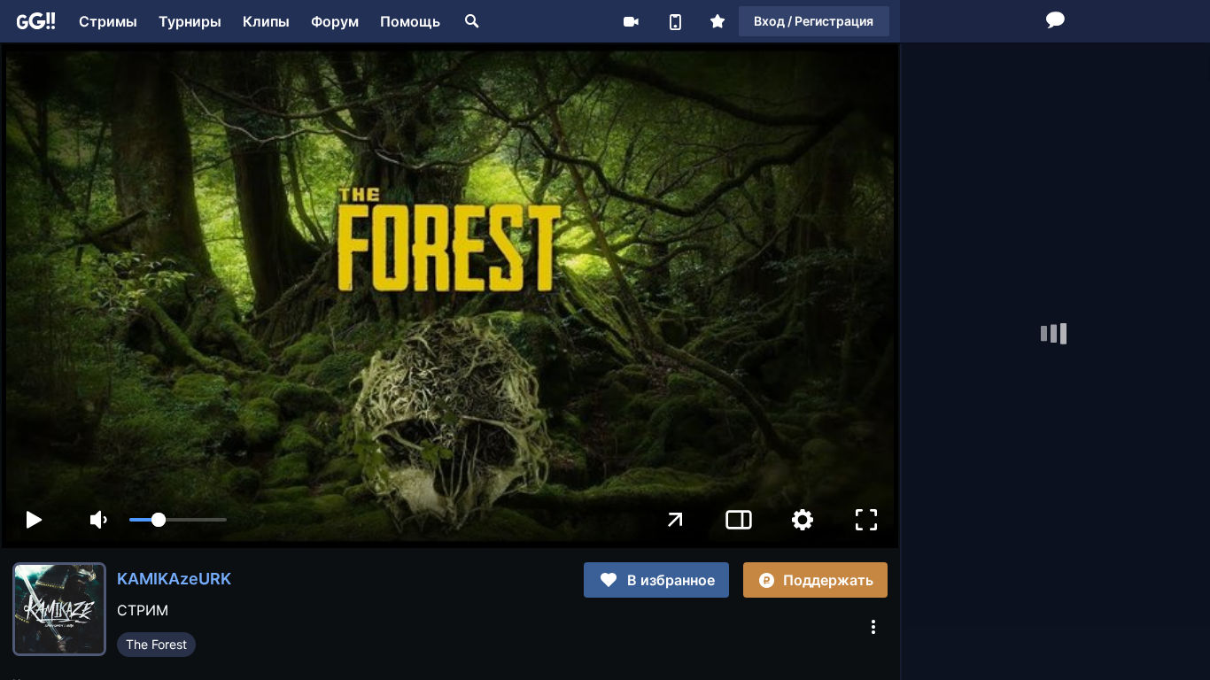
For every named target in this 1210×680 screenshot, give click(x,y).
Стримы (108, 21)
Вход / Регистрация (813, 20)
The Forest (156, 644)
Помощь (410, 21)
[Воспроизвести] (33, 519)
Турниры (190, 21)
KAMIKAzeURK (174, 578)
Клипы (266, 21)
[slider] (178, 520)
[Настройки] (802, 519)
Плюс (717, 21)
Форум (335, 21)
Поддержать (828, 580)
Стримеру (631, 21)
